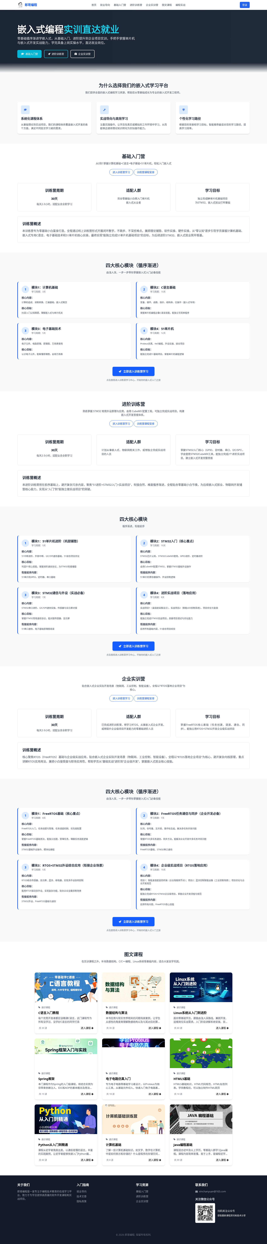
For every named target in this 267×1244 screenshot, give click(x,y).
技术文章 (82, 1196)
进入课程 (86, 1028)
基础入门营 (120, 5)
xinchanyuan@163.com (212, 1191)
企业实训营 (152, 5)
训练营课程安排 (145, 172)
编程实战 (180, 5)
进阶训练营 (136, 5)
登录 (244, 5)
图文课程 (167, 5)
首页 (93, 5)
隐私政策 (82, 1201)
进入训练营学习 (121, 172)
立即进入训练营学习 (135, 371)
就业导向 (105, 5)
